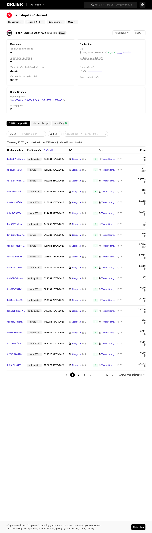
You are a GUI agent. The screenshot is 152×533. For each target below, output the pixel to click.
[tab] (18, 123)
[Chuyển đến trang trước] (66, 374)
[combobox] (132, 374)
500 (106, 375)
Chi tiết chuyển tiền (18, 123)
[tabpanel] (76, 252)
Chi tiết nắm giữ (41, 123)
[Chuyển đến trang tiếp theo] (112, 374)
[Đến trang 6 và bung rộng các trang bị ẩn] (98, 374)
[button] (92, 4)
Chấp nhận (138, 527)
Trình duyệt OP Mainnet (30, 15)
